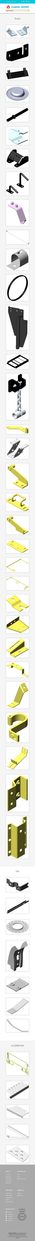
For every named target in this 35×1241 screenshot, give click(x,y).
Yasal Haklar (22, 1235)
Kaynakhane (9, 1180)
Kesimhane (8, 1178)
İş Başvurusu (9, 1197)
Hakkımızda (9, 1193)
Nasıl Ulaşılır (9, 1195)
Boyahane (8, 1183)
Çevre (18, 1176)
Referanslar (20, 1195)
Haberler (19, 1193)
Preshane (8, 1174)
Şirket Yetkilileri (9, 1201)
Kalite (18, 1174)
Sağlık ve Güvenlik (21, 1178)
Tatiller (7, 1199)
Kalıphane (8, 1176)
